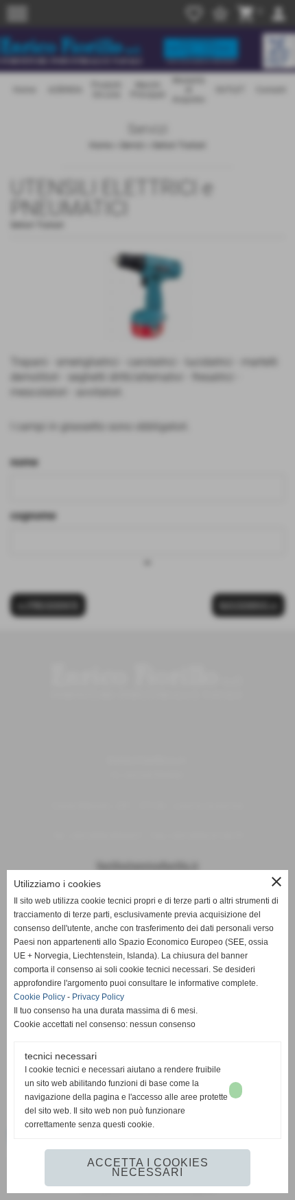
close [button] (276, 881)
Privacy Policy (98, 997)
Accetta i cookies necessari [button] (148, 1167)
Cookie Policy (39, 997)
